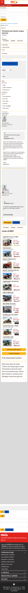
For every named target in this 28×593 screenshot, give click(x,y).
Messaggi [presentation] (5, 44)
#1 (4, 133)
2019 (16, 332)
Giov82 (4, 121)
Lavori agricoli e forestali (7, 557)
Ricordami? (3, 17)
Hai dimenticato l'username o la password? (9, 23)
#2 (4, 202)
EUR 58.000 (16, 308)
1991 (16, 265)
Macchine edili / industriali (7, 554)
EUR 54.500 (16, 319)
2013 (16, 299)
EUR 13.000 (16, 264)
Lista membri (4, 569)
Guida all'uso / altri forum (7, 559)
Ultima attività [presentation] (5, 47)
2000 (16, 243)
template (13, 40)
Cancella (16, 222)
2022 (16, 310)
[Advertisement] (14, 177)
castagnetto (5, 190)
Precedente (6, 40)
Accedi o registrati (5, 5)
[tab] (14, 44)
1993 (16, 254)
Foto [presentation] (3, 50)
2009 (16, 277)
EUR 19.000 (16, 253)
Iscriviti (6, 25)
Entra (3, 20)
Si (2, 512)
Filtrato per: (5, 112)
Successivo (20, 40)
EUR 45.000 (16, 342)
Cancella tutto (5, 113)
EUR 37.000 (16, 297)
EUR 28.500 (16, 275)
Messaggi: (4, 126)
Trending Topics (5, 566)
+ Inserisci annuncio (14, 353)
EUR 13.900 (16, 242)
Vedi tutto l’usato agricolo (14, 349)
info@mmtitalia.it (17, 589)
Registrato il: (4, 124)
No (7, 512)
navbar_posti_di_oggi (6, 564)
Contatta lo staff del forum (7, 561)
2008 (16, 321)
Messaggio (7, 222)
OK (2, 516)
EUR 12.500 (16, 286)
